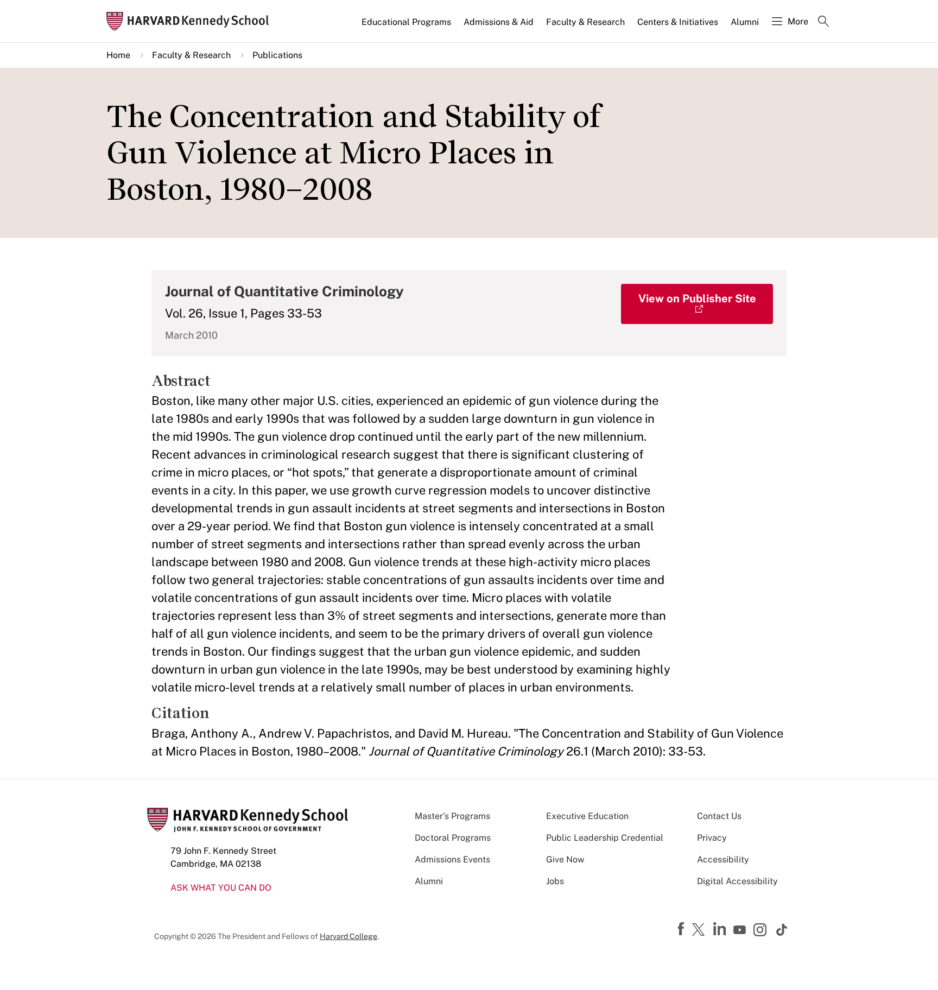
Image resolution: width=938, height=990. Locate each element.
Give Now (565, 859)
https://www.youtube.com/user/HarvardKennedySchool (741, 930)
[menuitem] (407, 26)
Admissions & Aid (499, 22)
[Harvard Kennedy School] (191, 21)
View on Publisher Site (697, 298)
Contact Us (719, 816)
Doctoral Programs (453, 838)
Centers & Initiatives (677, 22)
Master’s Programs (452, 816)
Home (118, 55)
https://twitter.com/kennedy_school (700, 930)
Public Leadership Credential (604, 838)
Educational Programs (406, 22)
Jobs (555, 881)
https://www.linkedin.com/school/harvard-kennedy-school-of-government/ (721, 929)
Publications (277, 55)
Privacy (712, 838)
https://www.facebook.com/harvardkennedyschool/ (682, 929)
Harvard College (348, 936)
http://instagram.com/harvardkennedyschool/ (761, 930)
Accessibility (723, 859)
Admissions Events (452, 859)
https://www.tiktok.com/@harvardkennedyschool (782, 929)
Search (823, 22)
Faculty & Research (585, 22)
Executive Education (587, 816)
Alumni (745, 22)
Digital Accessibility (737, 881)
